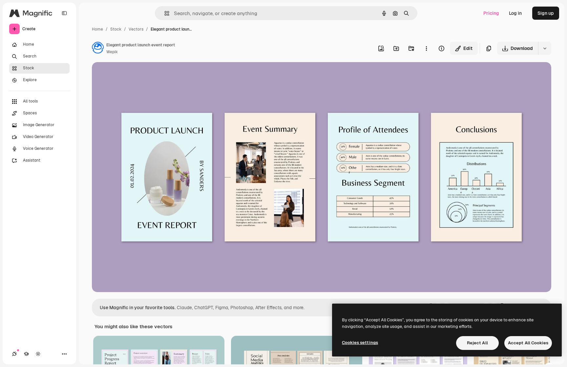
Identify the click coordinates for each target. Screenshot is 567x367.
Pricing (491, 13)
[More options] (426, 48)
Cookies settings (360, 342)
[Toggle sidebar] (64, 13)
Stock (115, 29)
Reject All (477, 343)
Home (97, 29)
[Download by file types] (544, 48)
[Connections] (14, 354)
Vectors (136, 29)
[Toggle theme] (38, 354)
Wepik (112, 52)
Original (134, 75)
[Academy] (26, 354)
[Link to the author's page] (98, 49)
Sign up (545, 13)
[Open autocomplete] (164, 13)
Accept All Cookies (528, 343)
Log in (515, 13)
